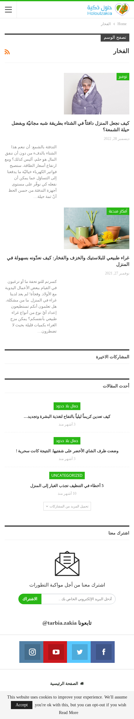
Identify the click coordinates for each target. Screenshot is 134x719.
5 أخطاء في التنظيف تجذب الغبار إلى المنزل (67, 485)
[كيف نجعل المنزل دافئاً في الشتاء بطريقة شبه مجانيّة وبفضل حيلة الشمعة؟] (96, 93)
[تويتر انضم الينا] (79, 652)
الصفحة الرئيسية (64, 683)
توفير (123, 76)
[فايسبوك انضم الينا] (102, 652)
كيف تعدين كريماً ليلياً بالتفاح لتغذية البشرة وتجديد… (67, 416)
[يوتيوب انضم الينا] (55, 652)
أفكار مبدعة (118, 211)
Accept (22, 705)
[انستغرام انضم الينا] (31, 652)
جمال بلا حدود (67, 406)
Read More (68, 713)
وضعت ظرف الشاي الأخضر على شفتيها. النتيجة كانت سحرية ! (67, 451)
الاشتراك (29, 598)
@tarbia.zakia (59, 623)
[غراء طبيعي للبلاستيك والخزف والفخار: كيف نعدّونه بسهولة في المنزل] (96, 228)
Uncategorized (67, 475)
